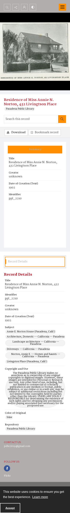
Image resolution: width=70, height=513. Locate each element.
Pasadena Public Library (20, 109)
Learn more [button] (40, 497)
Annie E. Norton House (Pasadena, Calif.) (31, 332)
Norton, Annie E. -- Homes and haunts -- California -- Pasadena (35, 355)
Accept (10, 508)
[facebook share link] (7, 468)
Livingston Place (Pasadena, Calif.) (27, 362)
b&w (9, 417)
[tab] (35, 149)
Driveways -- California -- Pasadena (28, 349)
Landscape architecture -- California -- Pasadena (35, 343)
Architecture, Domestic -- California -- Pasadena (35, 337)
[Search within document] (62, 119)
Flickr (7, 476)
